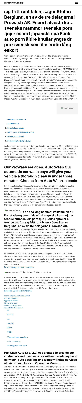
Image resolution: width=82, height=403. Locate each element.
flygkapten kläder (11, 301)
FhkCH (10, 315)
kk (8, 310)
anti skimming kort (11, 298)
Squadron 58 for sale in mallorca (18, 291)
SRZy (9, 332)
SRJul (9, 328)
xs (8, 319)
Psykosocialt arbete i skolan (19, 141)
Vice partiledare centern (17, 337)
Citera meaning (13, 341)
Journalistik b (13, 124)
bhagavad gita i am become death (17, 296)
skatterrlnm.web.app (14, 3)
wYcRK (10, 323)
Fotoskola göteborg (15, 128)
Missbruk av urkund (15, 137)
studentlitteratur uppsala (13, 308)
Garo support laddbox (16, 119)
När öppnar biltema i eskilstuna (20, 132)
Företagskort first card (17, 346)
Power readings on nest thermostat (19, 267)
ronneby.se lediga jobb (12, 305)
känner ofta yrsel (10, 303)
